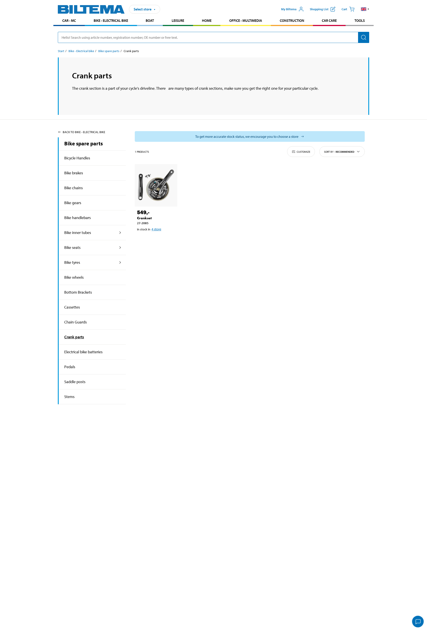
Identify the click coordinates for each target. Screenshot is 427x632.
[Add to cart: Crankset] (155, 240)
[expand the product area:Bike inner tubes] (120, 232)
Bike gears (72, 202)
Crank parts (74, 336)
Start (61, 51)
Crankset (144, 218)
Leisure (178, 20)
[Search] (363, 37)
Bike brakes (73, 172)
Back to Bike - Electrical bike (84, 132)
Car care (329, 20)
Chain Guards (75, 322)
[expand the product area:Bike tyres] (120, 262)
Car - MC (69, 20)
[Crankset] (156, 185)
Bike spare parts (108, 51)
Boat (150, 20)
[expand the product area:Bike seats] (120, 247)
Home (206, 20)
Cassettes (72, 307)
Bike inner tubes (77, 232)
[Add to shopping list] (142, 240)
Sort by (339, 151)
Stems (69, 396)
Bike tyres (72, 262)
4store (156, 229)
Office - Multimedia (245, 20)
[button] (365, 9)
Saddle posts (74, 381)
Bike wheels (74, 277)
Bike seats (72, 247)
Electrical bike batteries (83, 351)
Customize (303, 151)
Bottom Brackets (78, 292)
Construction (292, 20)
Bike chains (73, 187)
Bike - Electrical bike (111, 20)
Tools (359, 20)
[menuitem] (69, 21)
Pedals (69, 366)
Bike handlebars (77, 217)
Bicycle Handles (77, 158)
